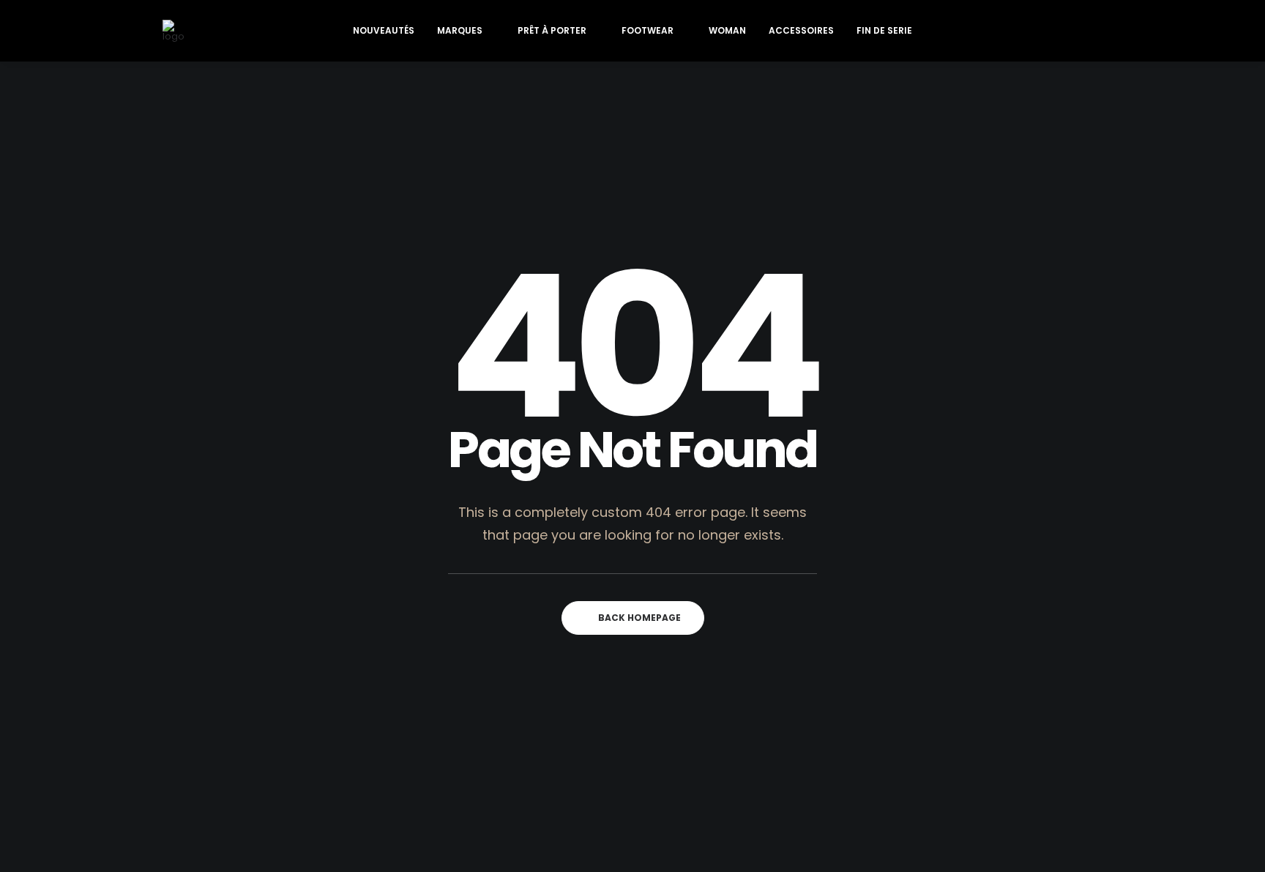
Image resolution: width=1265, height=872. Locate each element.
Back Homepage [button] (639, 617)
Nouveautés (383, 30)
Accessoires (801, 30)
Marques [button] (459, 30)
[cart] (1092, 31)
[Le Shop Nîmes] (173, 31)
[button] (1027, 31)
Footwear (647, 30)
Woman (727, 30)
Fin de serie (884, 30)
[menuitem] (384, 31)
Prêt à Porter (552, 30)
